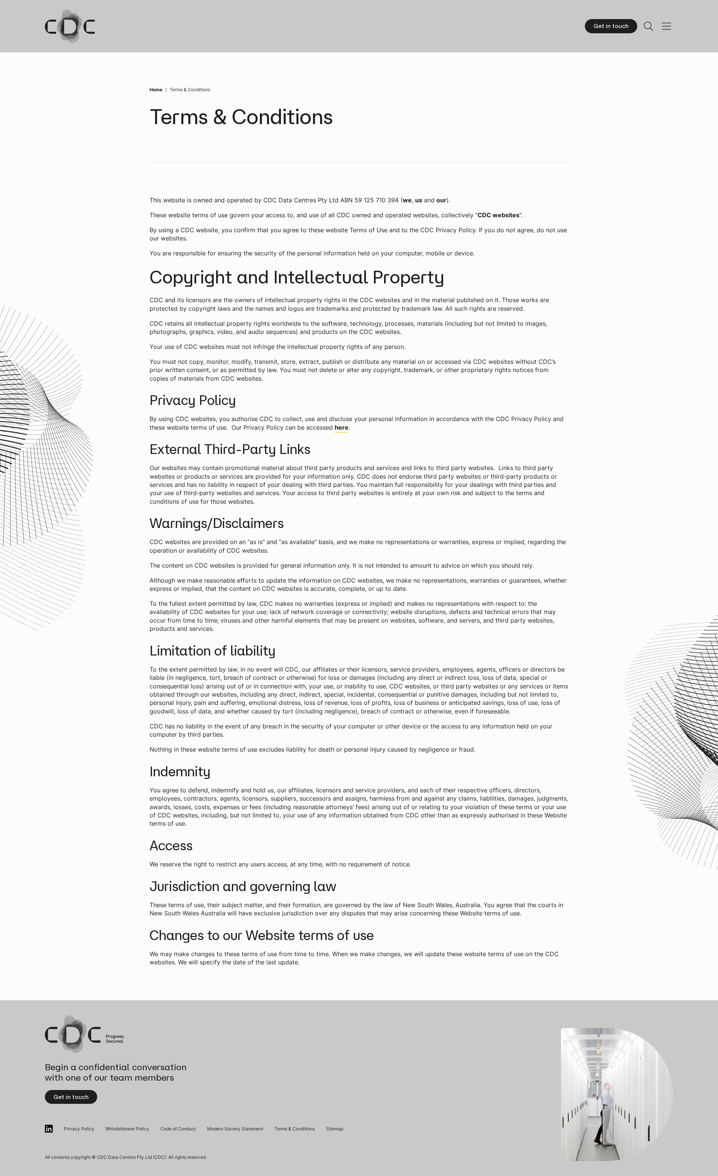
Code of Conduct (178, 1129)
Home (156, 89)
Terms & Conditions (294, 1129)
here (342, 427)
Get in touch (611, 25)
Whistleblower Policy (127, 1129)
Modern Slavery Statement (235, 1129)
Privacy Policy (79, 1129)
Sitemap (334, 1129)
